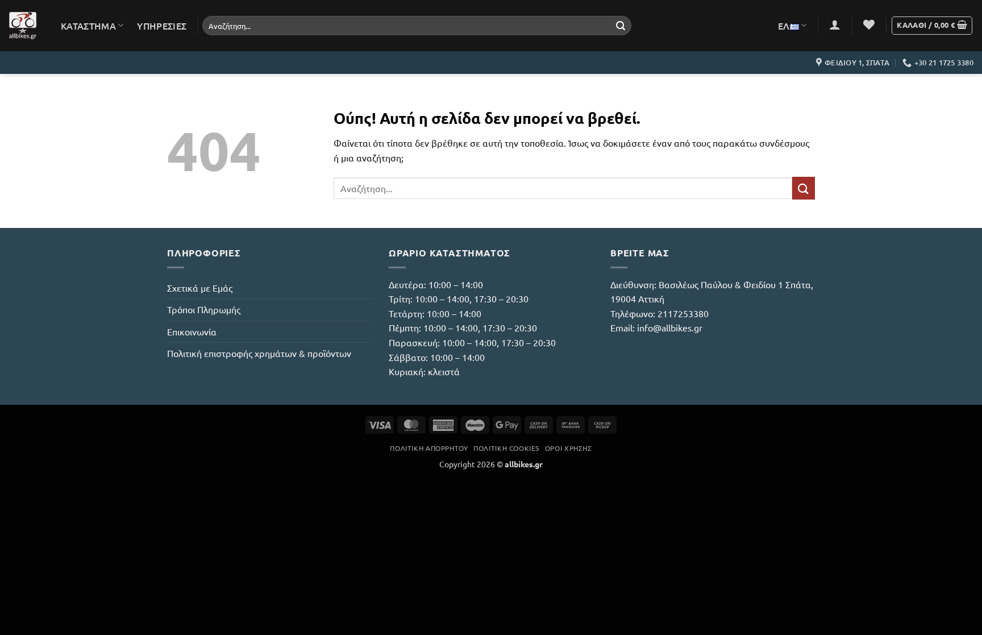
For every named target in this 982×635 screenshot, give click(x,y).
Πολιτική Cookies (506, 448)
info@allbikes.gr (669, 327)
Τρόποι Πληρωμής (203, 309)
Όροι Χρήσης (568, 448)
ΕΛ (784, 25)
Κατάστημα (88, 25)
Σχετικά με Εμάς (199, 287)
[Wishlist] (868, 24)
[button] (834, 24)
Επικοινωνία (192, 331)
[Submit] (620, 25)
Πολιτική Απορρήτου (429, 448)
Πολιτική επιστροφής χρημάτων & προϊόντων (259, 353)
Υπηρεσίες (161, 25)
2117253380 (683, 313)
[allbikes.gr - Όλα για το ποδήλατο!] (23, 26)
